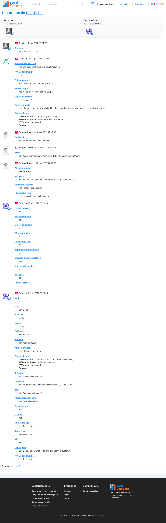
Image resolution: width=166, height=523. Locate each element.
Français (153, 4)
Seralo (22, 203)
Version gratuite (22, 105)
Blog (17, 390)
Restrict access (22, 283)
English (157, 4)
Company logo (22, 406)
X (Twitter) (19, 373)
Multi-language (22, 423)
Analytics (19, 176)
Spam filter (20, 431)
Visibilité (19, 315)
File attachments (23, 193)
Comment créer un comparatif (44, 491)
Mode (17, 298)
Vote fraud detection (24, 266)
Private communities (25, 72)
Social (122, 487)
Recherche (80, 4)
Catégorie (19, 331)
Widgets (19, 414)
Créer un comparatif (92, 4)
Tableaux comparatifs (40, 498)
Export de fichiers (23, 97)
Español (162, 4)
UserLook (24, 58)
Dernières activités (90, 491)
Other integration (23, 168)
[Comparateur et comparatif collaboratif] (12, 4)
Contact (67, 498)
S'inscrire (124, 4)
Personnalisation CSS (25, 63)
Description (20, 448)
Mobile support (22, 88)
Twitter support (22, 80)
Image (17, 153)
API (16, 439)
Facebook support (24, 185)
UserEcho (34, 13)
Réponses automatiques (27, 250)
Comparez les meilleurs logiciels (45, 495)
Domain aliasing (22, 208)
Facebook (19, 137)
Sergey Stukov (26, 132)
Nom (17, 306)
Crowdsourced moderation (28, 258)
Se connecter (140, 4)
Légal (66, 495)
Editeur (18, 323)
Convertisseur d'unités (41, 502)
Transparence (69, 491)
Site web (19, 48)
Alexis (22, 43)
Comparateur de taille (106, 4)
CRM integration (22, 233)
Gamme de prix (22, 113)
